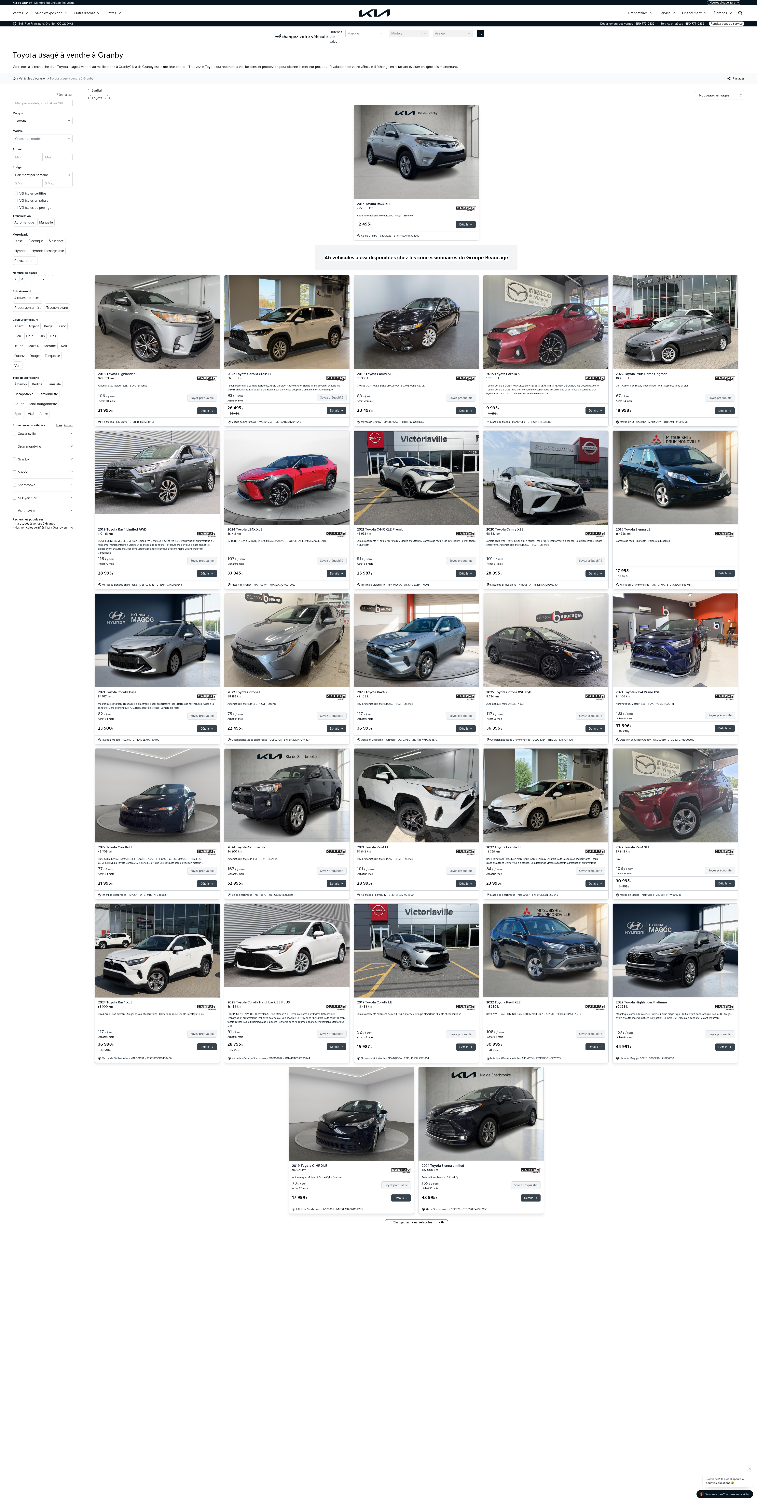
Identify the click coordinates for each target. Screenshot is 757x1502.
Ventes (18, 13)
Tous (59, 425)
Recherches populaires (28, 519)
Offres (111, 13)
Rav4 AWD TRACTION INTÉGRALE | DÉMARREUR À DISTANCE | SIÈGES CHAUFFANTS (533, 1014)
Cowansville (27, 433)
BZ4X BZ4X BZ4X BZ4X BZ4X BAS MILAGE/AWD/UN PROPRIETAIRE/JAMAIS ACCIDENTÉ (276, 541)
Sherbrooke (26, 485)
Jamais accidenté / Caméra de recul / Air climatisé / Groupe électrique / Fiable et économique (409, 1014)
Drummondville (29, 446)
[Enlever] (104, 98)
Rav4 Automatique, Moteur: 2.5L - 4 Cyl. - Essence (385, 215)
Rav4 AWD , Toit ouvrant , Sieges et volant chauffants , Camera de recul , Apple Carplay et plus (151, 1014)
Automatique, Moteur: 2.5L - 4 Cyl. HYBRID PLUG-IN (645, 704)
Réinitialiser (65, 95)
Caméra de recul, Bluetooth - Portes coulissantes (643, 541)
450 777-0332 (644, 24)
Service (664, 13)
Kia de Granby (22, 3)
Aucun (68, 425)
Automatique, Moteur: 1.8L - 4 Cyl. (505, 704)
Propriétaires (638, 13)
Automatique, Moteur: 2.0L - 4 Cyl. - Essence (317, 1177)
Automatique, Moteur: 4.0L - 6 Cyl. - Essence (252, 859)
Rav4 (619, 859)
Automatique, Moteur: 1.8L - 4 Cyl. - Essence (252, 704)
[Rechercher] (740, 13)
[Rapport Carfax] (466, 208)
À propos (720, 13)
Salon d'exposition (48, 13)
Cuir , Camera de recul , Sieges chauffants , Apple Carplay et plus (652, 385)
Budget (18, 167)
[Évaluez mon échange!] (480, 33)
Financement (692, 13)
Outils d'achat (84, 13)
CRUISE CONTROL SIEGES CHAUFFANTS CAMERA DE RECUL (391, 385)
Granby (23, 459)
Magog (23, 472)
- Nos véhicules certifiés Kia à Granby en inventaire (47, 528)
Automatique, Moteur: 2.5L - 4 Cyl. (441, 1177)
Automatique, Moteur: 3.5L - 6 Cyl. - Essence (122, 385)
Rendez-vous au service (727, 24)
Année (17, 149)
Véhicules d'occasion (33, 78)
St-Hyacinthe (27, 498)
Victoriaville (26, 510)
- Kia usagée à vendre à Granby (34, 524)
